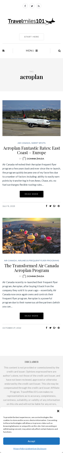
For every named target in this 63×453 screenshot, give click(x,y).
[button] (58, 411)
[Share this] (46, 206)
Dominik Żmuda (35, 158)
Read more (31, 194)
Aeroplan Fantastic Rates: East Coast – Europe (31, 150)
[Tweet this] (50, 206)
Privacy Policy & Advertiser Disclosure (29, 448)
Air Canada (24, 143)
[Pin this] (59, 206)
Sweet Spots (38, 143)
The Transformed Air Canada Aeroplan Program (31, 268)
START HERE (31, 37)
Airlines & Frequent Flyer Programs (38, 261)
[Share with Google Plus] (54, 206)
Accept (31, 441)
